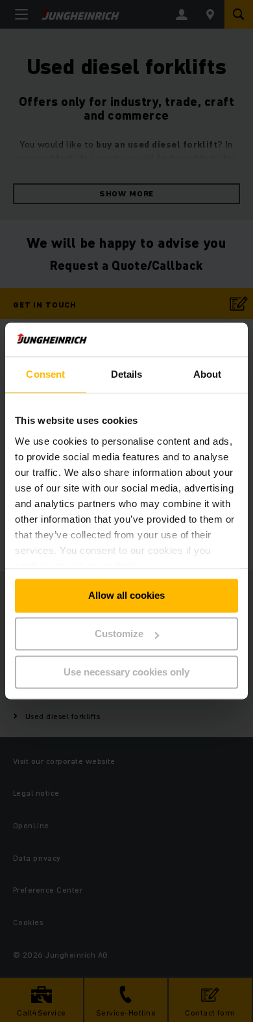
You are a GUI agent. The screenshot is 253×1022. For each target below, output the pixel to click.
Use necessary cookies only (126, 671)
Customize (119, 634)
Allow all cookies (126, 595)
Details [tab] (127, 374)
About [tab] (207, 374)
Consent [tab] (45, 374)
